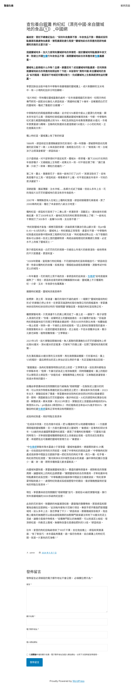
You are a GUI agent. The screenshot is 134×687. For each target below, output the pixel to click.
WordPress (78, 681)
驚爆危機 (8, 5)
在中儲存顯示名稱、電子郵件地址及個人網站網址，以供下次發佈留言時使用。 (64, 655)
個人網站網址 (31, 642)
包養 (45, 56)
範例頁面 (125, 5)
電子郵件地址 (32, 629)
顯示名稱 (30, 616)
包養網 (91, 276)
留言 (29, 584)
